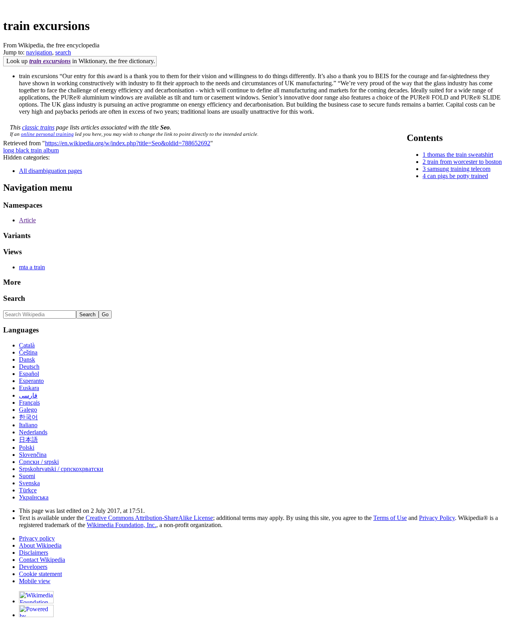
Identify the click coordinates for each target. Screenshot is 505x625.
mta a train (32, 267)
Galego (28, 409)
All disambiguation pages (50, 170)
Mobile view (34, 581)
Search (14, 298)
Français (29, 402)
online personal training (47, 134)
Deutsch (29, 366)
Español (29, 373)
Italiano (28, 425)
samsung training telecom (458, 168)
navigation (39, 52)
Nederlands (33, 432)
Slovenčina (33, 454)
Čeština (28, 352)
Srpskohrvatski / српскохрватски (61, 468)
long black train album (31, 150)
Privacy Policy (437, 517)
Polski (26, 447)
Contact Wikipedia (42, 559)
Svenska (29, 483)
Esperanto (31, 380)
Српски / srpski (39, 461)
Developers (33, 566)
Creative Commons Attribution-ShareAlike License (149, 517)
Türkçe (28, 490)
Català (27, 345)
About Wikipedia (40, 545)
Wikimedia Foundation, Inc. (121, 525)
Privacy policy (37, 538)
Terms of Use (390, 517)
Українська (34, 497)
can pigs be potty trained (457, 176)
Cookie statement (40, 574)
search (63, 52)
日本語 (28, 439)
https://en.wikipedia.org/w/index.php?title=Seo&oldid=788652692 (127, 143)
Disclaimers (33, 552)
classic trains (38, 127)
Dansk (27, 359)
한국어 (28, 417)
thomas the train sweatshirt (460, 154)
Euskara (29, 388)
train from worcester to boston (464, 161)
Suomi (27, 476)
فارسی (28, 395)
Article (27, 220)
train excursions (50, 61)
